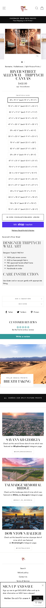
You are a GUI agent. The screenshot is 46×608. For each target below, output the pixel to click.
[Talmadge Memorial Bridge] (23, 469)
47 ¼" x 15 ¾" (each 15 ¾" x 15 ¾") (23, 118)
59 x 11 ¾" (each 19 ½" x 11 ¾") (23, 191)
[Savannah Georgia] (23, 424)
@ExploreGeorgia (23, 452)
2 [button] (24, 62)
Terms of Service (23, 581)
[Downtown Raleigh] (23, 518)
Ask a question (23, 299)
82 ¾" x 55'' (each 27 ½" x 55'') (23, 148)
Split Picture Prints (32, 66)
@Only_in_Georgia (23, 500)
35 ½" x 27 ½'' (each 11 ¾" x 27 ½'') (23, 185)
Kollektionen (18, 66)
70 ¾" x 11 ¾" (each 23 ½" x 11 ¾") (23, 166)
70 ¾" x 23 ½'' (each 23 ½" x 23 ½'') (23, 106)
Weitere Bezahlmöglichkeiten (23, 230)
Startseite (8, 66)
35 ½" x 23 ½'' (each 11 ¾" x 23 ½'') (23, 136)
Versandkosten (25, 87)
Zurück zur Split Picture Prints (25, 398)
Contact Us (23, 576)
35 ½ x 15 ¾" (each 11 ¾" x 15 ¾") (23, 173)
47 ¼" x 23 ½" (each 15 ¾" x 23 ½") (23, 179)
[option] (23, 41)
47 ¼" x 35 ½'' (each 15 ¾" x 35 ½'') (23, 124)
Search (23, 568)
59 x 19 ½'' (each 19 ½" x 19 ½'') (23, 100)
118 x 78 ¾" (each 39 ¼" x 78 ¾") (23, 203)
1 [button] (22, 62)
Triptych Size (23, 95)
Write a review (23, 336)
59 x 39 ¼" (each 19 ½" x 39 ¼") (23, 154)
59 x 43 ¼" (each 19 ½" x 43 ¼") (23, 130)
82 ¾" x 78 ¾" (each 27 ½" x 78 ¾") (23, 197)
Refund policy (23, 572)
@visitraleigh (23, 548)
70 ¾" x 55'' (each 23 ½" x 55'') (23, 142)
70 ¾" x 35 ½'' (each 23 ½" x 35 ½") (23, 209)
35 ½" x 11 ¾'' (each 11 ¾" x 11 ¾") (23, 112)
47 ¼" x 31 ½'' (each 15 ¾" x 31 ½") (23, 160)
